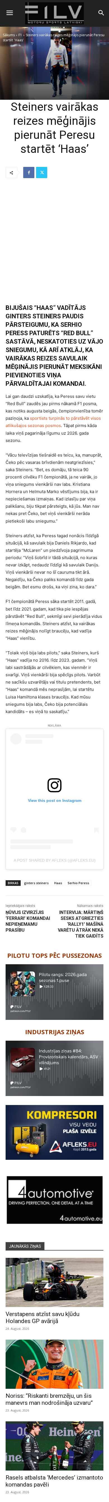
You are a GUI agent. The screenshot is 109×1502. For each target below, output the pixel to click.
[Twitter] (41, 172)
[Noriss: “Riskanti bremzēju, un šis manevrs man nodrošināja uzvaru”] (54, 1364)
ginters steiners (36, 883)
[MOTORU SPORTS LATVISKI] (54, 13)
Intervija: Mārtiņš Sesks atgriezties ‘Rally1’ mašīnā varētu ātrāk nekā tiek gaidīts (80, 924)
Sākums (9, 35)
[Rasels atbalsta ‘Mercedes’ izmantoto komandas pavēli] (54, 1446)
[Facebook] (28, 172)
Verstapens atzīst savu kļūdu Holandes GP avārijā (42, 1317)
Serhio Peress (78, 883)
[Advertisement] (54, 241)
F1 (20, 35)
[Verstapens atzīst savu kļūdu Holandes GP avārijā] (54, 1282)
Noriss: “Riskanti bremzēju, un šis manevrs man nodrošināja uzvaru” (49, 1399)
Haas (58, 883)
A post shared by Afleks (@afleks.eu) (55, 860)
